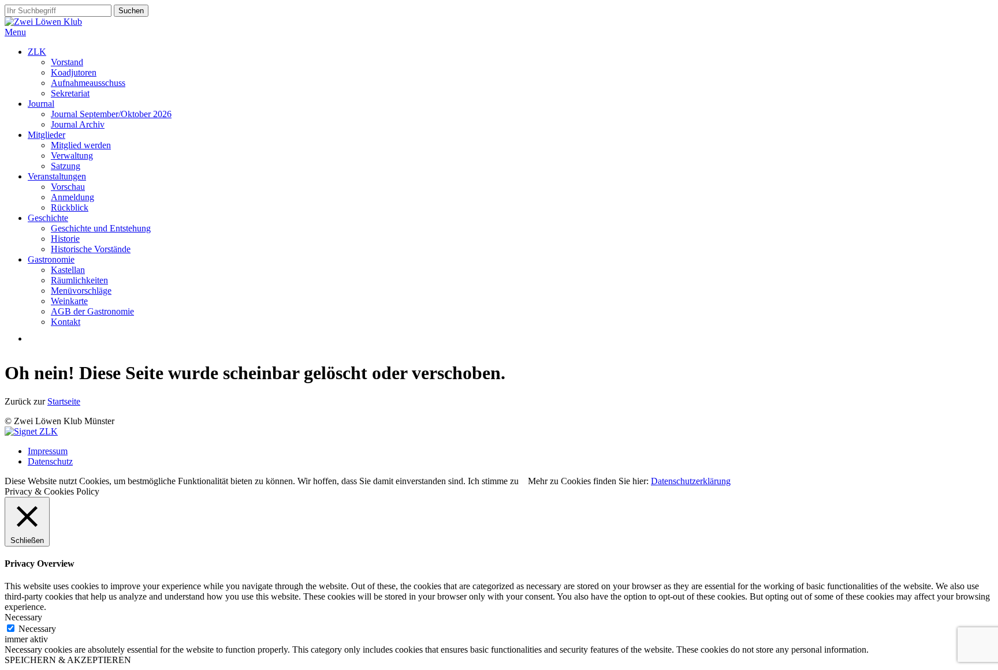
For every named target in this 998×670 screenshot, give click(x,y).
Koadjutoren (73, 72)
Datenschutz (50, 461)
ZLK (37, 52)
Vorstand (67, 62)
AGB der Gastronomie (92, 311)
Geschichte (48, 218)
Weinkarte (69, 301)
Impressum (48, 451)
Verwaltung (72, 155)
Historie (65, 239)
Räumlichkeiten (79, 280)
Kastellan (68, 270)
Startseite (63, 401)
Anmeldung (72, 197)
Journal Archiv (78, 124)
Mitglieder (46, 135)
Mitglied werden (81, 145)
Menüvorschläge (81, 290)
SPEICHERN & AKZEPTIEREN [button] (68, 660)
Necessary (37, 629)
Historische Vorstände (91, 249)
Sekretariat (70, 93)
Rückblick (69, 207)
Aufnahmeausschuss (88, 83)
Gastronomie (51, 259)
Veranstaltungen (57, 176)
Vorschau (68, 187)
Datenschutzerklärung (691, 481)
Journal (41, 103)
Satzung (65, 166)
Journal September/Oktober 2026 (111, 114)
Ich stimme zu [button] (493, 481)
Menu (15, 32)
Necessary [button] (23, 617)
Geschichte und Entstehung (101, 228)
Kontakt (65, 322)
